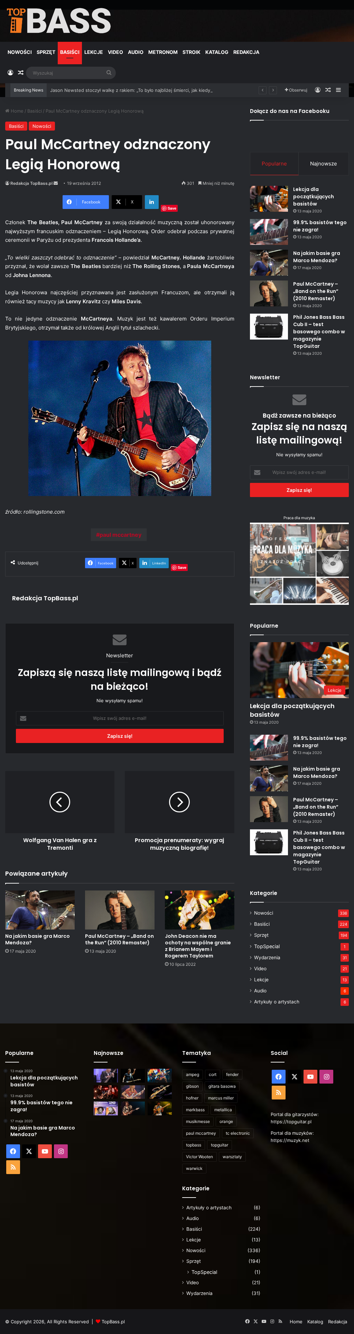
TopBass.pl (113, 1321)
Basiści (70, 52)
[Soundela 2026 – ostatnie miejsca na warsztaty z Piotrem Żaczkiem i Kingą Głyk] (106, 1108)
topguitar (219, 1144)
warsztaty (232, 1156)
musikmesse (198, 1121)
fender (232, 1074)
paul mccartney (120, 534)
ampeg (192, 1074)
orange (226, 1121)
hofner (192, 1097)
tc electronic (238, 1133)
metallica (223, 1109)
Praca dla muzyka (299, 517)
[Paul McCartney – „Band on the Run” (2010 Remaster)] (120, 910)
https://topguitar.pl (291, 1121)
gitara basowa (222, 1086)
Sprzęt (46, 52)
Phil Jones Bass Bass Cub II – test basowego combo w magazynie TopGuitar (319, 332)
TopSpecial (267, 946)
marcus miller (221, 1097)
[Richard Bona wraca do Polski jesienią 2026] (160, 1092)
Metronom (163, 52)
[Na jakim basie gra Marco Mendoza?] (40, 910)
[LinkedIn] (152, 202)
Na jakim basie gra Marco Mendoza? (37, 939)
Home (16, 111)
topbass (193, 1144)
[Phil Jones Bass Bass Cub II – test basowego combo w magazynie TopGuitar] (269, 327)
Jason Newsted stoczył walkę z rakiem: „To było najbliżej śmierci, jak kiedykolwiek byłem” (146, 90)
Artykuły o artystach (276, 1001)
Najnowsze (323, 163)
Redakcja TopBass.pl (31, 183)
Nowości (20, 52)
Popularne (274, 163)
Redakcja (246, 52)
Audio (135, 52)
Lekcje (93, 52)
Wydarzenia (267, 957)
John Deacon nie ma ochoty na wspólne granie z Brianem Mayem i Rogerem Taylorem (198, 946)
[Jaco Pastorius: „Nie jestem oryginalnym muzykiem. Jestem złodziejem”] (133, 1092)
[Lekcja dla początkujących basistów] (269, 199)
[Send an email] (56, 183)
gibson (192, 1086)
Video (115, 52)
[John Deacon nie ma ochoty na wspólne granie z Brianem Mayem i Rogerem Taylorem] (199, 910)
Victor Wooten (199, 1156)
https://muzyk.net (290, 1140)
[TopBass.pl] (59, 21)
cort (212, 1074)
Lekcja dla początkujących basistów (313, 196)
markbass (195, 1109)
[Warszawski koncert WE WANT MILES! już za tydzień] (160, 1108)
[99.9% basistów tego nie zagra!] (269, 232)
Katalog (217, 52)
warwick (194, 1168)
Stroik (192, 52)
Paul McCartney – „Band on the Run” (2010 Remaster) (119, 939)
